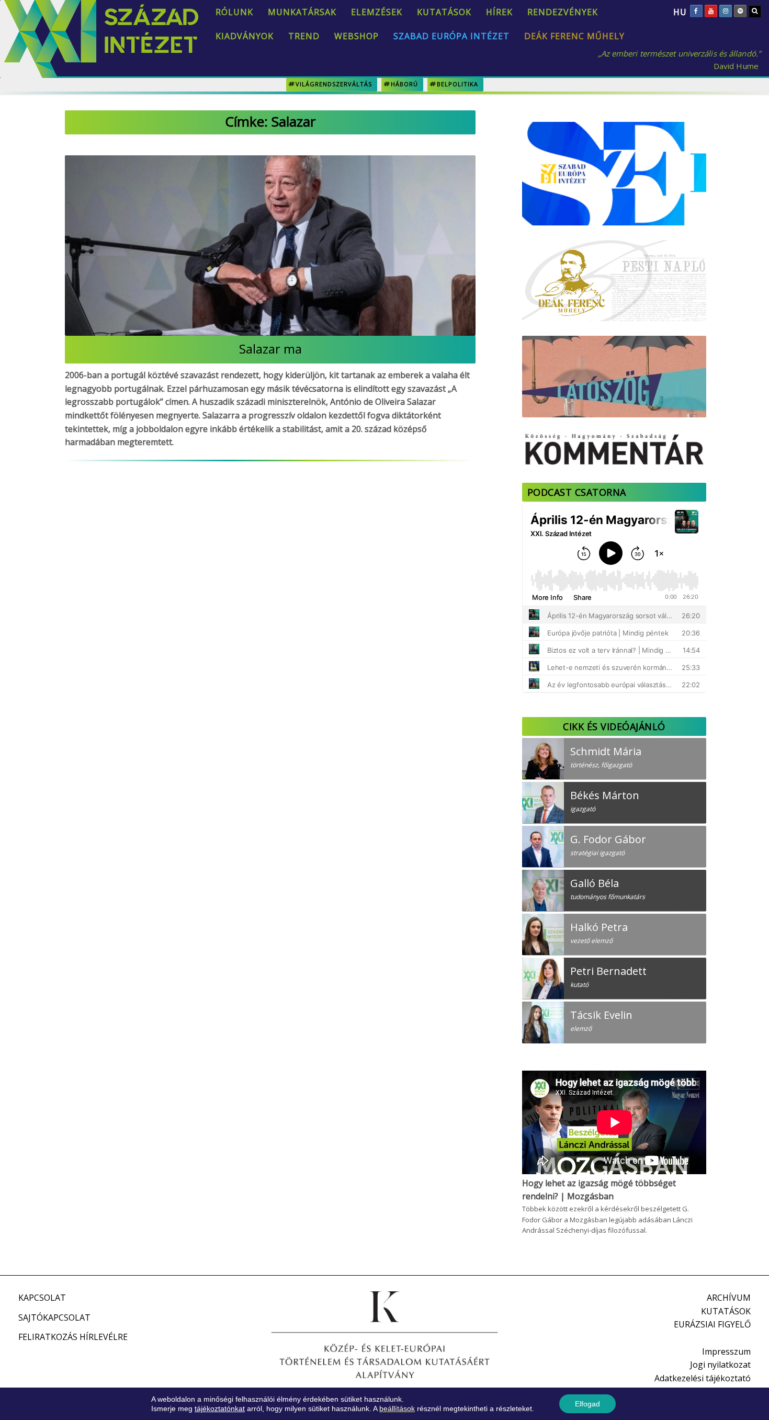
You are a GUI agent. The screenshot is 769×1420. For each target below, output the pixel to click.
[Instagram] (725, 11)
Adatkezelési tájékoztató (702, 1378)
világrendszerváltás (334, 84)
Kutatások (444, 12)
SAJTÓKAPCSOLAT (54, 1317)
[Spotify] (740, 11)
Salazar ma (270, 348)
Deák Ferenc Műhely (574, 36)
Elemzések (376, 12)
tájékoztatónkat (220, 1408)
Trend (304, 36)
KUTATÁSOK (726, 1311)
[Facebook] (696, 11)
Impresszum (726, 1351)
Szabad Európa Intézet (451, 36)
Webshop (356, 36)
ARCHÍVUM (729, 1297)
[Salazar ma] (270, 245)
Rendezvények (562, 12)
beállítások (397, 1408)
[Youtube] (711, 11)
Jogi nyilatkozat (720, 1364)
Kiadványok (245, 36)
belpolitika (457, 84)
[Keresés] (755, 11)
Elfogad (587, 1404)
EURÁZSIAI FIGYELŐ (712, 1324)
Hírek (499, 12)
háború (404, 84)
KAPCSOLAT (42, 1297)
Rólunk (234, 12)
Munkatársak (302, 12)
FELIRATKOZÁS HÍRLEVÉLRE (73, 1337)
